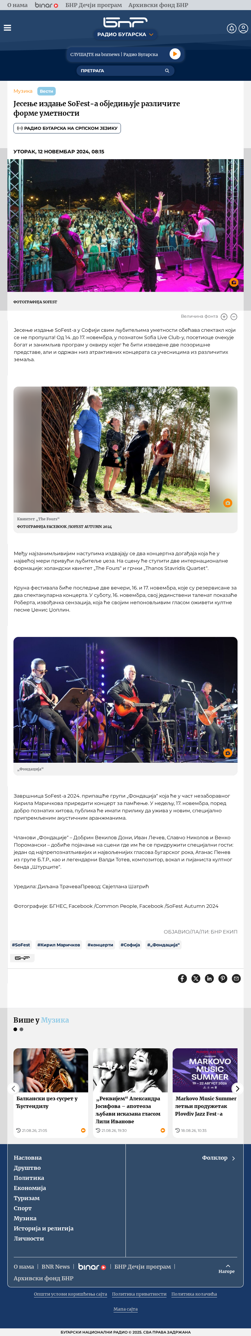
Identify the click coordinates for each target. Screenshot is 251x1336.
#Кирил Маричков (58, 945)
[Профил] (243, 28)
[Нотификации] (232, 28)
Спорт (23, 1208)
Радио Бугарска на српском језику (71, 128)
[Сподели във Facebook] (182, 978)
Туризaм (26, 1198)
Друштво (27, 1167)
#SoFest (21, 945)
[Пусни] (175, 53)
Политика (29, 1177)
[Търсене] (167, 71)
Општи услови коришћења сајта (70, 1294)
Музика (22, 91)
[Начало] (125, 22)
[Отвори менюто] (7, 27)
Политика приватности (139, 1294)
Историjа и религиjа (43, 1228)
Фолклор (214, 1157)
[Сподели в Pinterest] (223, 978)
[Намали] (234, 316)
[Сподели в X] (196, 978)
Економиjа (30, 1188)
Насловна (28, 1157)
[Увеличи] (224, 316)
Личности (29, 1238)
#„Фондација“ (163, 945)
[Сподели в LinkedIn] (209, 978)
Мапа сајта (126, 1309)
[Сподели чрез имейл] (236, 978)
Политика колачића (194, 1294)
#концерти (100, 945)
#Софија (130, 945)
